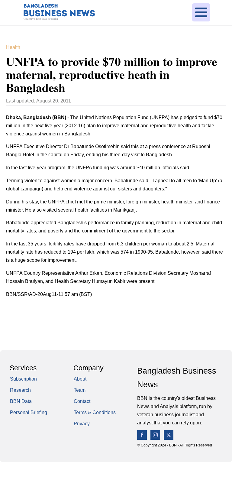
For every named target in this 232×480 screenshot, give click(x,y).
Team (79, 390)
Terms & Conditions (95, 412)
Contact (82, 401)
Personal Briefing (28, 412)
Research (20, 390)
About (80, 378)
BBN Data (21, 401)
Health (13, 47)
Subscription (23, 378)
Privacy (82, 423)
